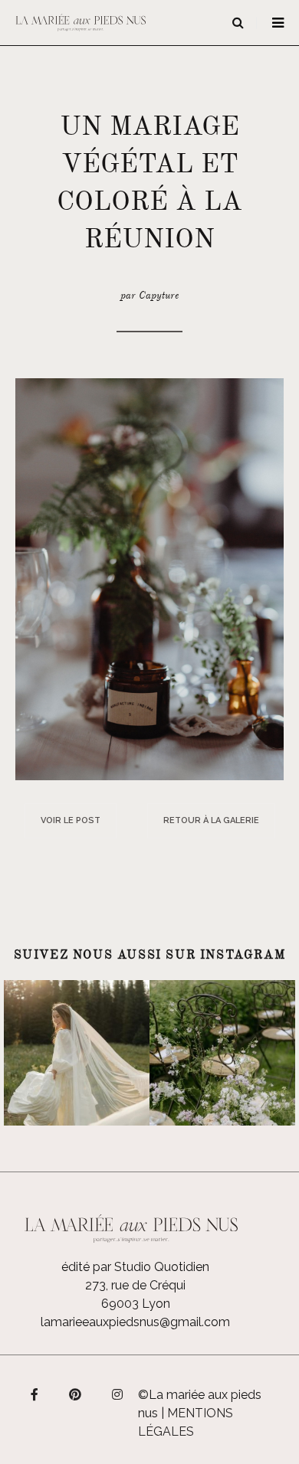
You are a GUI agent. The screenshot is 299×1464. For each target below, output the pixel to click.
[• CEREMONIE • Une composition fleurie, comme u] (222, 1053)
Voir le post (70, 820)
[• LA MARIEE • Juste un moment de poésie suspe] (77, 1053)
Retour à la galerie (211, 820)
